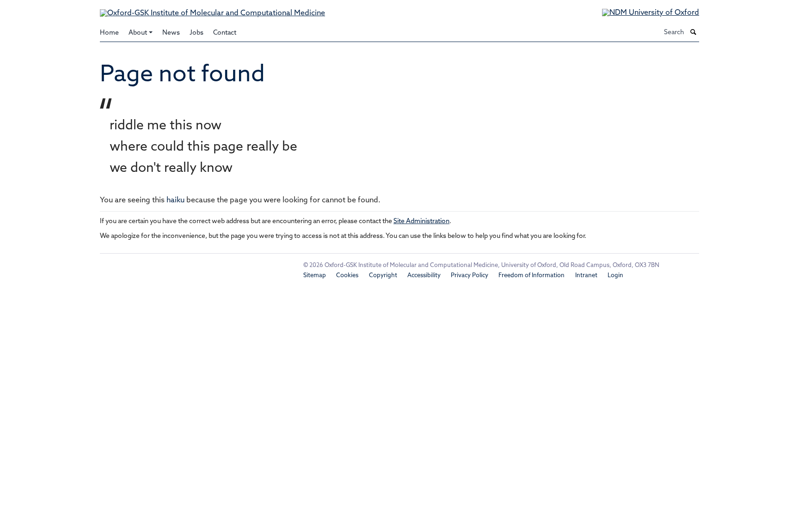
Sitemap (314, 276)
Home (109, 33)
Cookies (347, 276)
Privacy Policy (469, 276)
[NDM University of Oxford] (643, 13)
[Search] (693, 33)
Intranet (586, 276)
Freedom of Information (531, 276)
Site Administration (421, 221)
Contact (224, 33)
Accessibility (424, 276)
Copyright (383, 276)
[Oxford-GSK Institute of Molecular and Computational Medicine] (212, 9)
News (171, 33)
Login (615, 276)
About (138, 33)
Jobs (196, 33)
